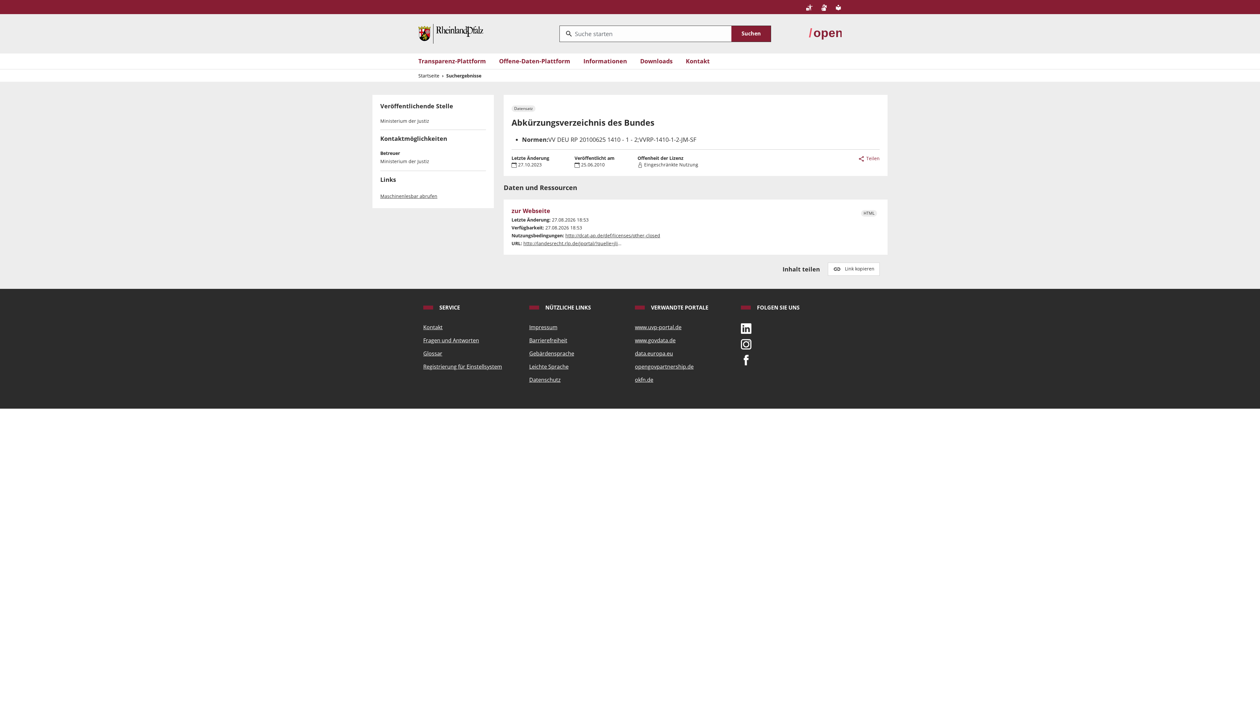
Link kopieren (859, 269)
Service (449, 307)
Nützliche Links (567, 307)
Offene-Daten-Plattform (534, 61)
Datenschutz (545, 379)
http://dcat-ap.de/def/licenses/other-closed (612, 235)
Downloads (656, 61)
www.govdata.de (655, 340)
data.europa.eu (654, 353)
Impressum (543, 327)
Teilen (872, 158)
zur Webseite (531, 211)
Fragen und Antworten (451, 340)
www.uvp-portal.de (658, 327)
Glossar (432, 353)
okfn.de (644, 379)
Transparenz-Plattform (452, 61)
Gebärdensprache (551, 353)
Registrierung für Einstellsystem (462, 366)
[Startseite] (450, 33)
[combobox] (645, 34)
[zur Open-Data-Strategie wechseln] (825, 33)
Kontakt (698, 61)
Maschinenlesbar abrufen (408, 196)
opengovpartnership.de (664, 366)
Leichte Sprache (549, 366)
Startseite (428, 76)
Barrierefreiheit (548, 340)
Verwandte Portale (679, 307)
